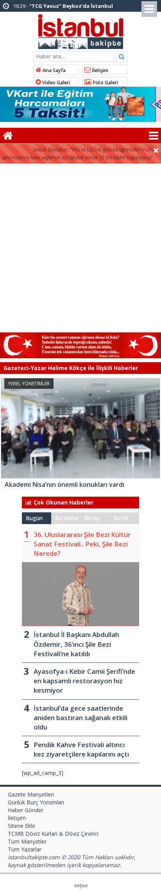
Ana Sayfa (53, 70)
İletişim (99, 70)
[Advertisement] (80, 248)
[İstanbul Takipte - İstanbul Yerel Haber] (80, 30)
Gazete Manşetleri (31, 794)
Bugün (34, 518)
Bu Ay (91, 518)
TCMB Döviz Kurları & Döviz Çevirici (53, 833)
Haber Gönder (25, 810)
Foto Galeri (104, 82)
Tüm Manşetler (27, 841)
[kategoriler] (153, 135)
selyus (81, 885)
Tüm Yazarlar (24, 849)
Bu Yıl (121, 518)
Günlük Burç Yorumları (36, 802)
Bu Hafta (66, 518)
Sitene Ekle (21, 825)
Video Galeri (55, 82)
